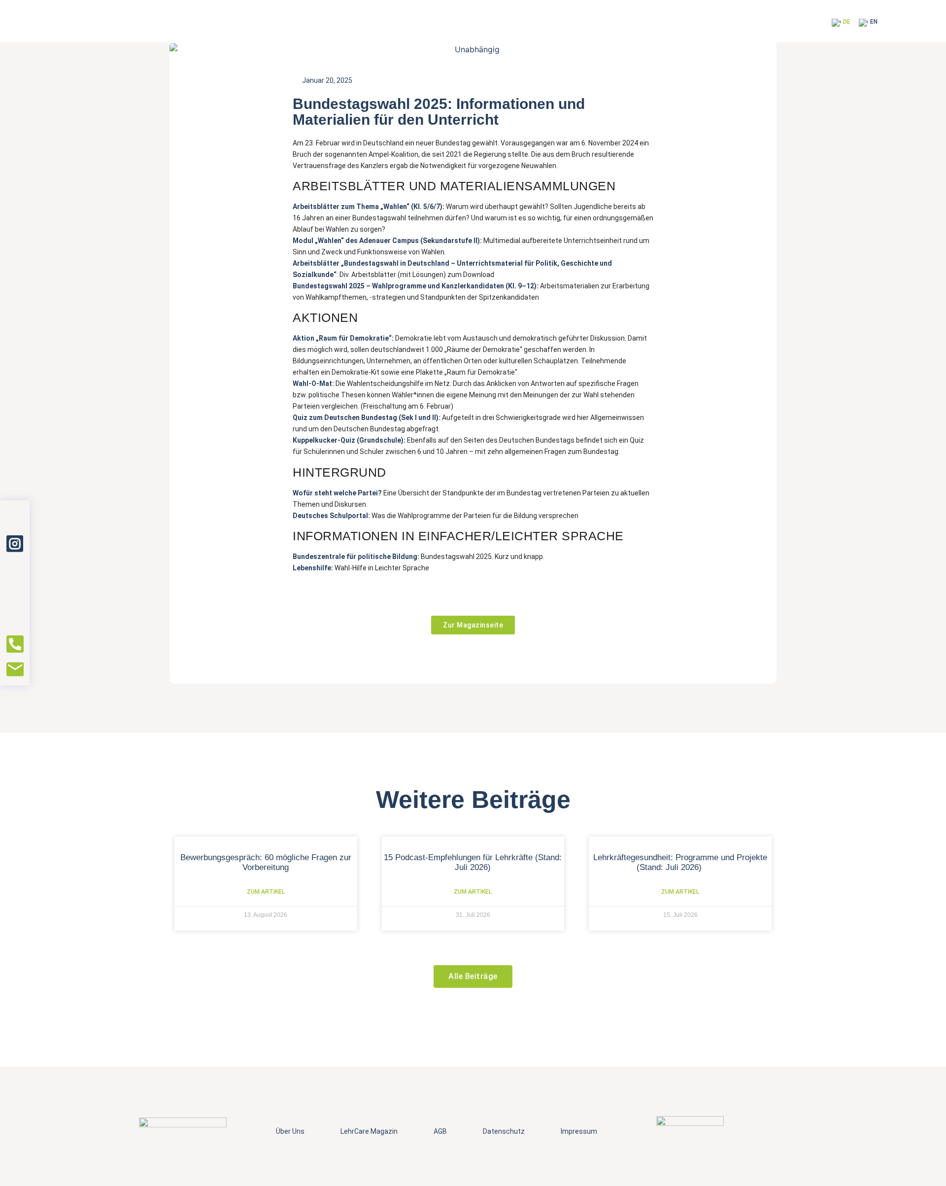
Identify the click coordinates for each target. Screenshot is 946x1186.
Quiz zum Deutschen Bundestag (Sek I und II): (367, 417)
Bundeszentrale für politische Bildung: (357, 556)
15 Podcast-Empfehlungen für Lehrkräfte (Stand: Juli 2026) (473, 862)
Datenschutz (504, 1131)
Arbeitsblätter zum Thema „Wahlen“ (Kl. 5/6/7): (368, 206)
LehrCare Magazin (369, 1131)
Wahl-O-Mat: (314, 383)
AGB (440, 1131)
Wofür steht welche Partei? (337, 493)
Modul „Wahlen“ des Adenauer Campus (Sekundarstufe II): (388, 240)
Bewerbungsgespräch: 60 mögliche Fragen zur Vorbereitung (265, 862)
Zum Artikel (266, 891)
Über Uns (290, 1131)
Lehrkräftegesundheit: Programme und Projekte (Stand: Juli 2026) (680, 862)
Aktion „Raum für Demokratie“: (344, 338)
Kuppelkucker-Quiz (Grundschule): (349, 440)
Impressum (579, 1131)
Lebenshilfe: (313, 568)
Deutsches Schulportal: (332, 516)
